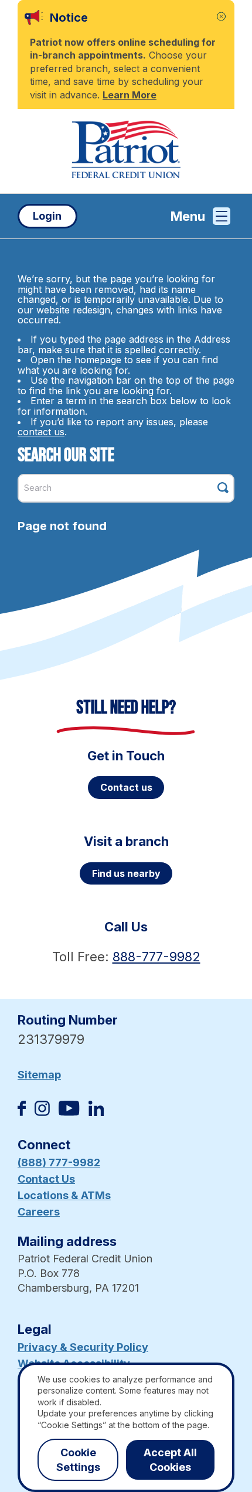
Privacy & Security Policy (83, 1347)
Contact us (126, 787)
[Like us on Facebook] (22, 1112)
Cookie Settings (78, 1459)
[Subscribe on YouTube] (69, 1112)
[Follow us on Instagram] (42, 1112)
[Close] (221, 16)
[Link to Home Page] (126, 151)
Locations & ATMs (64, 1195)
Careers (39, 1212)
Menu (188, 216)
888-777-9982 (156, 956)
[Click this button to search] (223, 487)
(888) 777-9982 (59, 1162)
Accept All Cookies (170, 1459)
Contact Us (46, 1179)
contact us (41, 432)
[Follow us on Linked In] (96, 1112)
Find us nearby (126, 873)
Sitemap (39, 1074)
